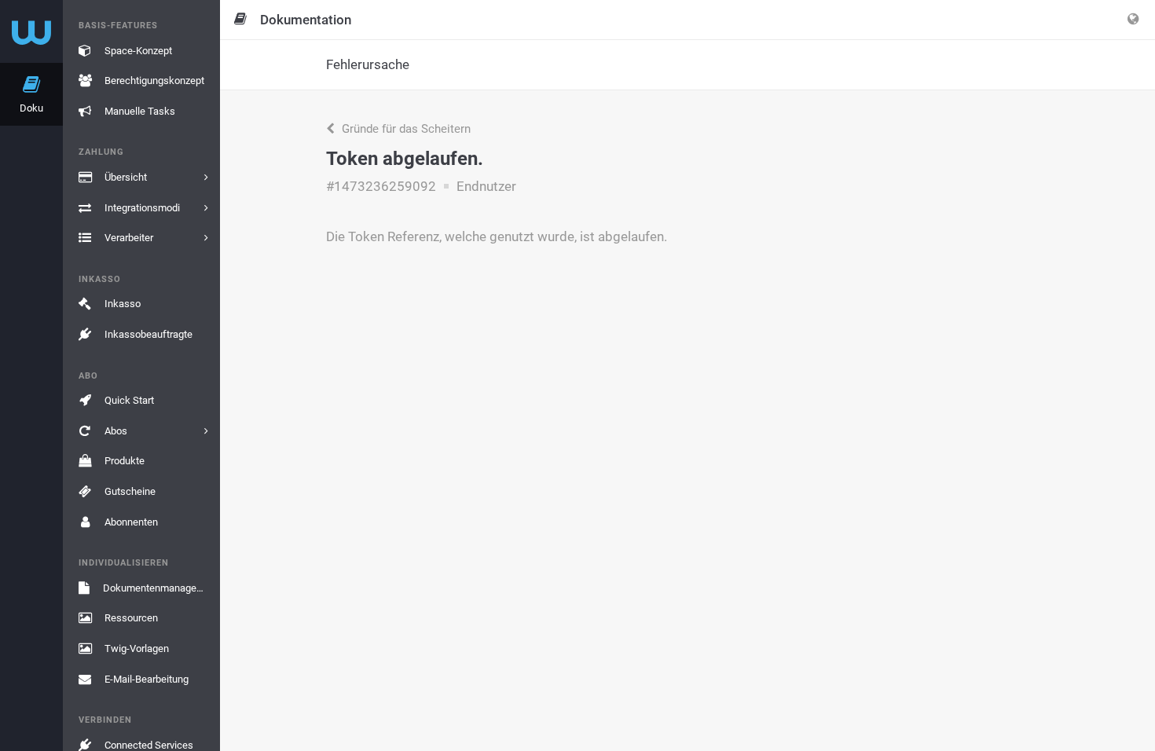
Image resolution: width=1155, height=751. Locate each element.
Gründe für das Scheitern (405, 129)
